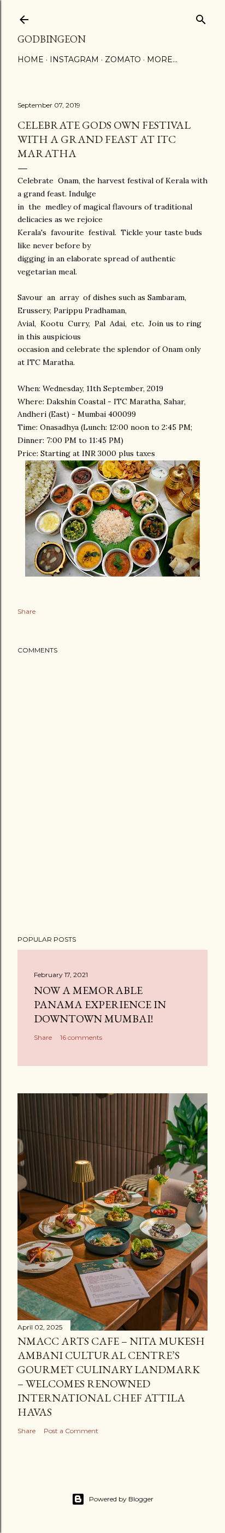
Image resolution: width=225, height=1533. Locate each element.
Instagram (74, 59)
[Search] (201, 17)
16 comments (81, 1037)
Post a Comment (71, 1431)
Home (30, 59)
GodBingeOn (51, 39)
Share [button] (26, 611)
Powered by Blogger (121, 1499)
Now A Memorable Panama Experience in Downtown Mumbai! (100, 1004)
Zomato (123, 59)
